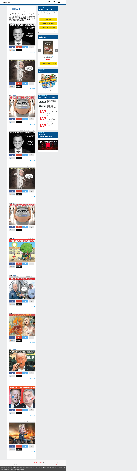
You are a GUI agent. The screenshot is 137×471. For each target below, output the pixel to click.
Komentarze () (32, 53)
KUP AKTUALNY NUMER (48, 23)
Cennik (46, 31)
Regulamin (50, 31)
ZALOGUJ (48, 19)
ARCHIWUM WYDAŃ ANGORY (29, 9)
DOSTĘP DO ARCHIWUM (48, 27)
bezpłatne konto (42, 16)
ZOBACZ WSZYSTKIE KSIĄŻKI (48, 63)
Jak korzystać (41, 31)
